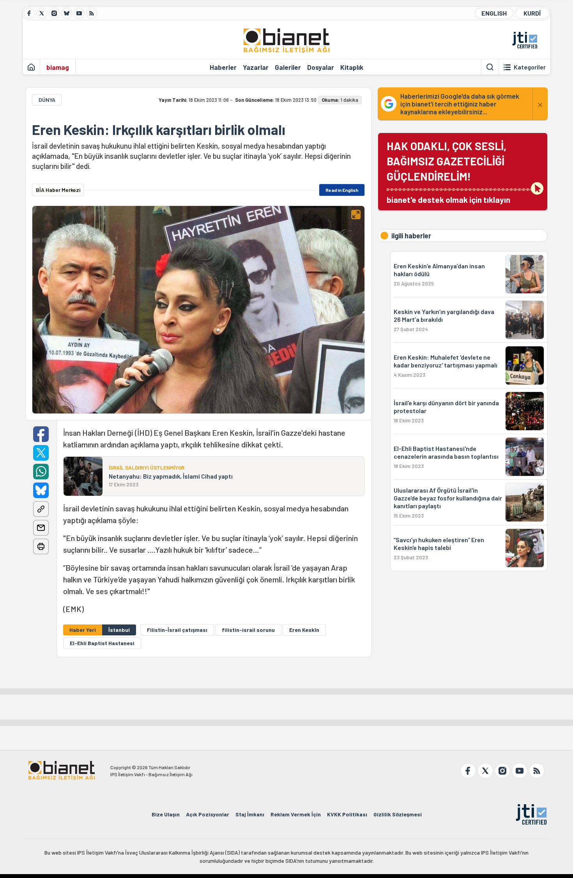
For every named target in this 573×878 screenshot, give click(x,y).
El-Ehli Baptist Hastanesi (102, 643)
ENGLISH (494, 13)
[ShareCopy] (41, 509)
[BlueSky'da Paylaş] (41, 490)
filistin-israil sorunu (248, 629)
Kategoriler (530, 67)
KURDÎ (532, 13)
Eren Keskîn (304, 629)
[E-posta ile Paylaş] (41, 528)
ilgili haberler (411, 235)
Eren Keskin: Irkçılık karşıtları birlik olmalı (158, 129)
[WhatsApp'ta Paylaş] (41, 471)
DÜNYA (47, 99)
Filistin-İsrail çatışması (177, 629)
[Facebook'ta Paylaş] (41, 434)
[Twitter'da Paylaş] (41, 453)
